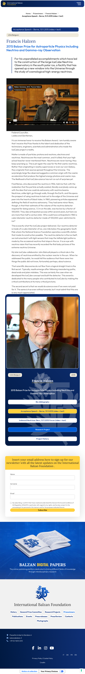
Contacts (69, 616)
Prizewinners (38, 13)
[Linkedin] (39, 648)
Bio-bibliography (42, 402)
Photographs (42, 621)
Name (12, 474)
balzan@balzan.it (16, 638)
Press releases (41, 616)
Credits (42, 662)
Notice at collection (29, 671)
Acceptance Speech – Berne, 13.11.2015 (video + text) (42, 411)
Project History (42, 439)
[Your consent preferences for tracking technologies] (81, 670)
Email (12, 493)
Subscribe (42, 510)
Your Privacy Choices (49, 671)
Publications (17, 616)
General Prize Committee (31, 612)
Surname (13, 484)
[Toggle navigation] (78, 3)
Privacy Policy (37, 658)
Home (28, 13)
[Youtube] (52, 648)
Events (29, 616)
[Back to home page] (4, 3)
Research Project (42, 429)
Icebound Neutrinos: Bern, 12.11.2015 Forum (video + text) (42, 420)
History (13, 612)
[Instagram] (45, 648)
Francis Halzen (51, 13)
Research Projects (52, 612)
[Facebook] (33, 648)
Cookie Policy (48, 658)
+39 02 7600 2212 (16, 641)
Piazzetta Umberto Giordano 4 (21, 635)
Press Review (56, 616)
